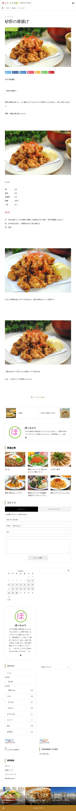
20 (20, 588)
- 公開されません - (14, 525)
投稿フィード (9, 770)
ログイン (7, 766)
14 (24, 584)
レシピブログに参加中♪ (39, 397)
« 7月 (8, 600)
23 (32, 588)
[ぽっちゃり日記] (10, 3)
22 (28, 588)
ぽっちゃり (20, 625)
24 (9, 592)
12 (16, 584)
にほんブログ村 (10, 742)
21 (24, 588)
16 (32, 584)
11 (12, 584)
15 (28, 584)
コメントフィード (10, 774)
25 (12, 592)
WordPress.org (9, 778)
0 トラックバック (54, 509)
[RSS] (3, 808)
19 (16, 588)
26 (16, 592)
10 (9, 584)
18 (12, 588)
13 (20, 584)
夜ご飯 (11, 29)
